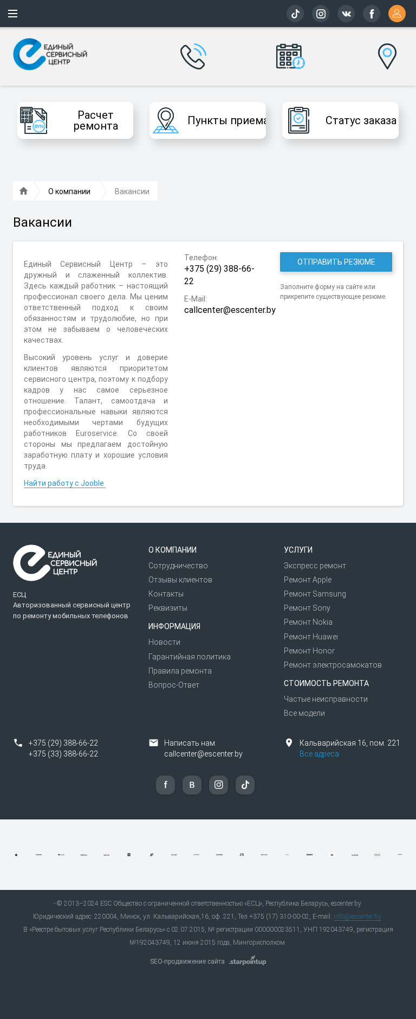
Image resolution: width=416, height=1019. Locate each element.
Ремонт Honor (309, 650)
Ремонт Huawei (311, 636)
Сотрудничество (178, 565)
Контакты (166, 593)
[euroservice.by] (23, 191)
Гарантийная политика (189, 656)
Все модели (304, 713)
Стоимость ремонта (326, 683)
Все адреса (319, 753)
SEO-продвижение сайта (187, 961)
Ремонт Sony (307, 608)
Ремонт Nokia (308, 622)
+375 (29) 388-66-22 (63, 743)
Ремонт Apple (308, 579)
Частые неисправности (326, 699)
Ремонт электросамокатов (333, 665)
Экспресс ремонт (315, 565)
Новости (164, 642)
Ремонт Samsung (315, 593)
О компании (172, 550)
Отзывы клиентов (180, 579)
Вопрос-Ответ (173, 685)
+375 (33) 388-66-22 (63, 753)
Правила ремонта (180, 670)
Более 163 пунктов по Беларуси (387, 48)
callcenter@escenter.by (203, 753)
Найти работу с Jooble (65, 483)
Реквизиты (167, 608)
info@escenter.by (357, 916)
